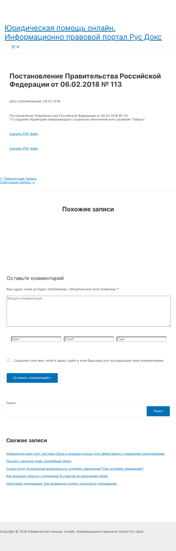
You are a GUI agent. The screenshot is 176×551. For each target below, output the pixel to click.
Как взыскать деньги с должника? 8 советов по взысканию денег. (57, 476)
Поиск (11, 403)
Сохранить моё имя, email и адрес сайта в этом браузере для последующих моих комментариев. (89, 360)
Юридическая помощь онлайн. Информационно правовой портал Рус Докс (83, 32)
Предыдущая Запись (18, 178)
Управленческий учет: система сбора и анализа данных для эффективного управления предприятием (85, 454)
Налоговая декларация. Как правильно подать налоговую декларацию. (61, 483)
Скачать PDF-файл (23, 134)
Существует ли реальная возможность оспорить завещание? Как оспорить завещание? (74, 468)
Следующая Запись (17, 182)
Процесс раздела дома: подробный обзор (38, 461)
